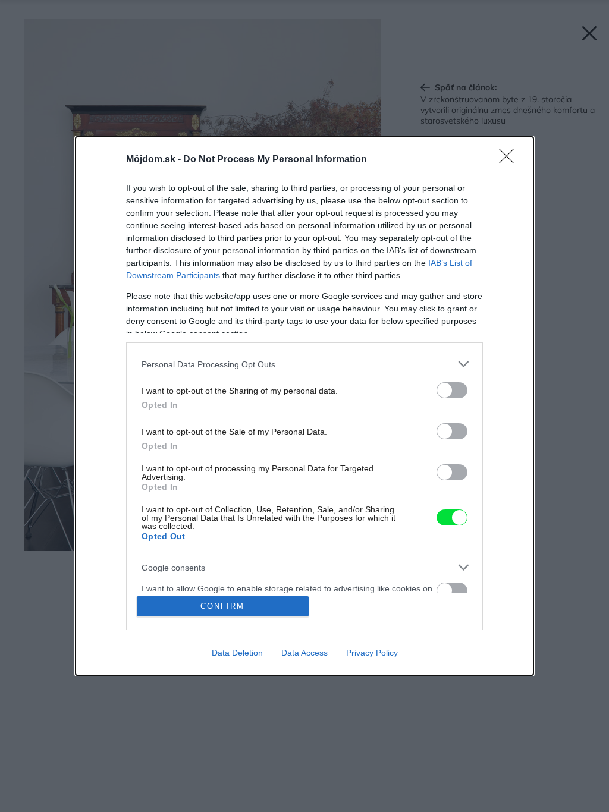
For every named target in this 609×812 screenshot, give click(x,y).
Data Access (304, 652)
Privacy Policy (372, 652)
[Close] (510, 160)
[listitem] (304, 364)
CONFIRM (222, 606)
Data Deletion (237, 652)
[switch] (452, 390)
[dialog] (304, 406)
